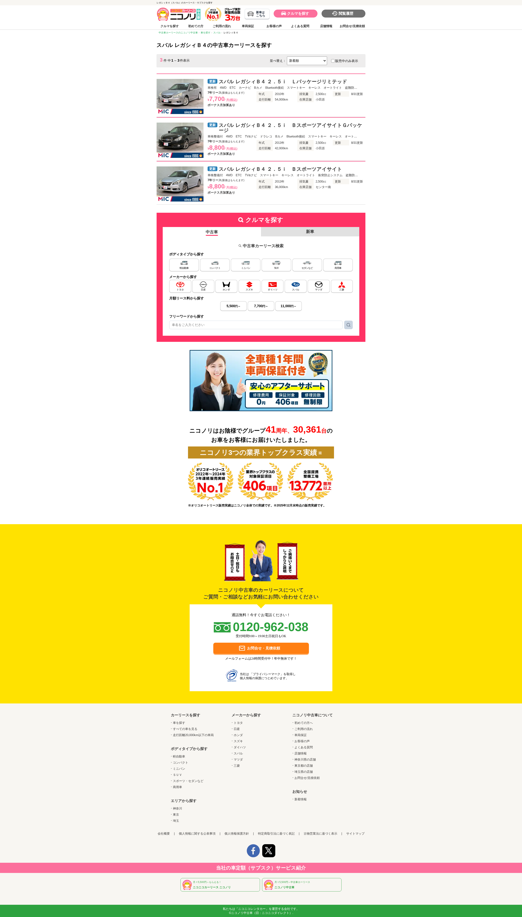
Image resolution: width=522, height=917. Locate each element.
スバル (238, 753)
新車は (260, 14)
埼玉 (176, 820)
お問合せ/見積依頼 (352, 26)
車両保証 (248, 26)
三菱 (237, 765)
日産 (237, 729)
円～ (234, 306)
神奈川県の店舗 (305, 759)
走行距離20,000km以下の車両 (193, 735)
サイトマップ (355, 833)
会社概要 (164, 833)
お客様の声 (274, 26)
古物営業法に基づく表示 (320, 833)
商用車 (177, 787)
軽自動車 (179, 756)
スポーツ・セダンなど (188, 781)
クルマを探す (298, 13)
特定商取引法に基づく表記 (276, 833)
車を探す (179, 722)
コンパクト (180, 762)
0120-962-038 (270, 627)
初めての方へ (303, 722)
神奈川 (177, 808)
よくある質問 (300, 26)
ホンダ (238, 735)
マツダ (238, 759)
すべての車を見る (185, 729)
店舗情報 (326, 26)
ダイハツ (240, 747)
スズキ (238, 741)
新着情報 (300, 799)
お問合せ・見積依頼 (263, 648)
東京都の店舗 (303, 765)
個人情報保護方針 (237, 833)
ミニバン (179, 768)
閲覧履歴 (346, 13)
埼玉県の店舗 (303, 771)
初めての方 (195, 26)
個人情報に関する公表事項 (197, 833)
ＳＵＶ (177, 774)
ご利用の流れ (222, 26)
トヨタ (238, 722)
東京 (176, 814)
